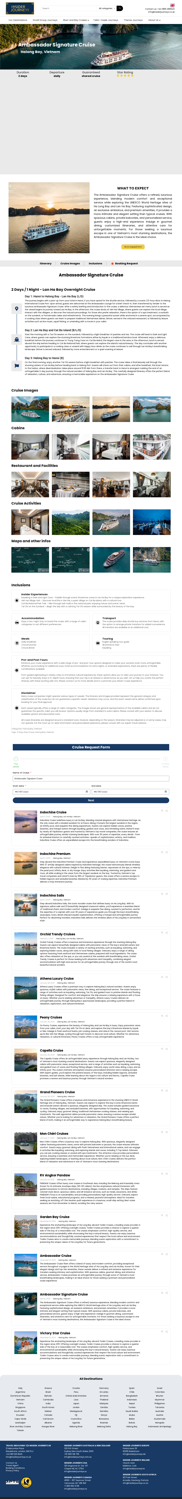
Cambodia (48, 1399)
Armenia (104, 1395)
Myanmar (160, 1399)
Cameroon (48, 1418)
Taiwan (20, 1430)
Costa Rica (76, 1418)
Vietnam (38, 728)
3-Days (20, 732)
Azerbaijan (20, 1422)
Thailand (104, 1399)
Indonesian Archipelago (159, 1426)
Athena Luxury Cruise (57, 978)
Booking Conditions (15, 1468)
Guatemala (159, 1418)
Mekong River (76, 1426)
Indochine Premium (55, 854)
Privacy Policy (12, 1470)
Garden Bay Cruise (54, 1217)
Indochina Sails (52, 895)
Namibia (104, 1411)
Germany (104, 1388)
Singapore (20, 1407)
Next (91, 800)
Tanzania (159, 1407)
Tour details (16, 765)
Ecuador (20, 1415)
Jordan (76, 1407)
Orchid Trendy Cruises (57, 934)
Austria (159, 1415)
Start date (19, 785)
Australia (159, 1411)
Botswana (104, 1418)
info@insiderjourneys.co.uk (161, 12)
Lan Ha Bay (68, 816)
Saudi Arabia (132, 1411)
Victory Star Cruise (55, 1333)
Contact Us (11, 1462)
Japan (76, 1403)
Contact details (165, 765)
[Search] (120, 8)
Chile (131, 1392)
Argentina (20, 1392)
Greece (48, 1388)
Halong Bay (28, 728)
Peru (76, 1392)
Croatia (76, 1388)
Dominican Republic (20, 1395)
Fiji (76, 1415)
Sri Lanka (104, 1392)
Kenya (104, 1415)
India (48, 1403)
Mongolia (159, 1422)
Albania (48, 1422)
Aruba (132, 1415)
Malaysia (104, 1403)
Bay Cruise (29, 732)
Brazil (48, 1392)
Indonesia (132, 1399)
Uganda (76, 1422)
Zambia (104, 1407)
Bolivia (132, 1422)
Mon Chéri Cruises (54, 1133)
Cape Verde (20, 1418)
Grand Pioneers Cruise (57, 1092)
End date (96, 785)
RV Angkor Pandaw (55, 1175)
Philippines (160, 1403)
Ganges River (48, 1426)
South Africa (20, 1411)
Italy (20, 1388)
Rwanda (104, 1422)
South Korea (48, 1407)
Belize (132, 1418)
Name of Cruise (21, 772)
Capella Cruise (51, 1050)
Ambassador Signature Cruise (64, 1294)
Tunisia (131, 1407)
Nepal (132, 1403)
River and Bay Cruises (20, 1426)
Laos (76, 1399)
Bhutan (159, 1395)
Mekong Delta (104, 1426)
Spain (132, 1388)
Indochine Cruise (53, 812)
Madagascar (76, 1411)
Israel (159, 1388)
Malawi (48, 1411)
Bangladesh (132, 1395)
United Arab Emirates (76, 1395)
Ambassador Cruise (55, 1256)
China (20, 1403)
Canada (48, 1415)
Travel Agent (12, 1465)
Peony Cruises (51, 1017)
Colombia (160, 1392)
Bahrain (48, 1395)
